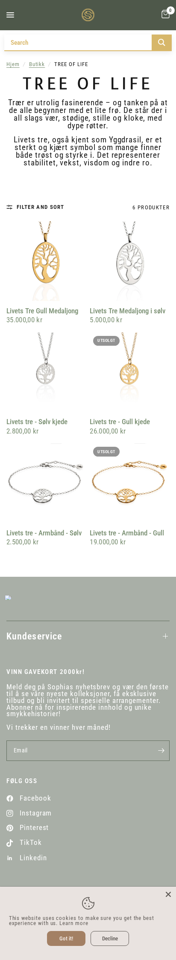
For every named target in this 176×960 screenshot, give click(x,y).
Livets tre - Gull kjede (120, 421)
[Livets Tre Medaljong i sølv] (130, 261)
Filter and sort (41, 207)
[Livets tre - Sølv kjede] (46, 372)
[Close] (168, 894)
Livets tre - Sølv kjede (36, 421)
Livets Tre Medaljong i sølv (127, 311)
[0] (164, 15)
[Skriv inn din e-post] (161, 750)
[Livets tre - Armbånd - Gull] (130, 483)
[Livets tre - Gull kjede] (130, 372)
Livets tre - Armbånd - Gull (127, 533)
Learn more (73, 923)
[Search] (162, 42)
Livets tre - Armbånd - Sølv (44, 533)
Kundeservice (34, 636)
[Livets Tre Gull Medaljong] (46, 261)
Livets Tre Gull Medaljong (42, 311)
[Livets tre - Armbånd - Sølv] (46, 483)
